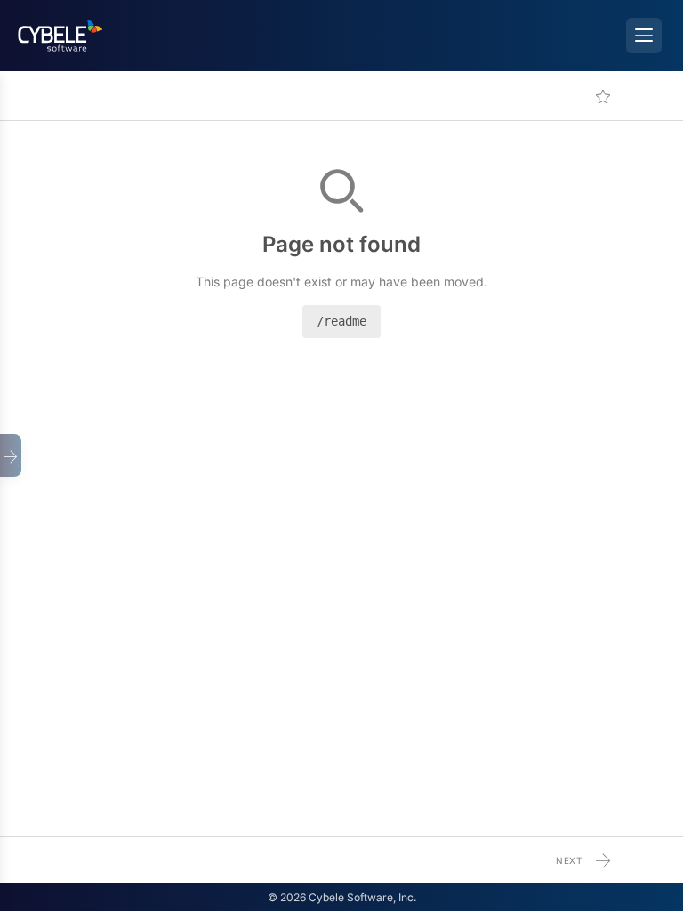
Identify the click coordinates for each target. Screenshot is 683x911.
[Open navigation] (10, 455)
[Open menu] (644, 35)
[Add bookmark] (603, 96)
